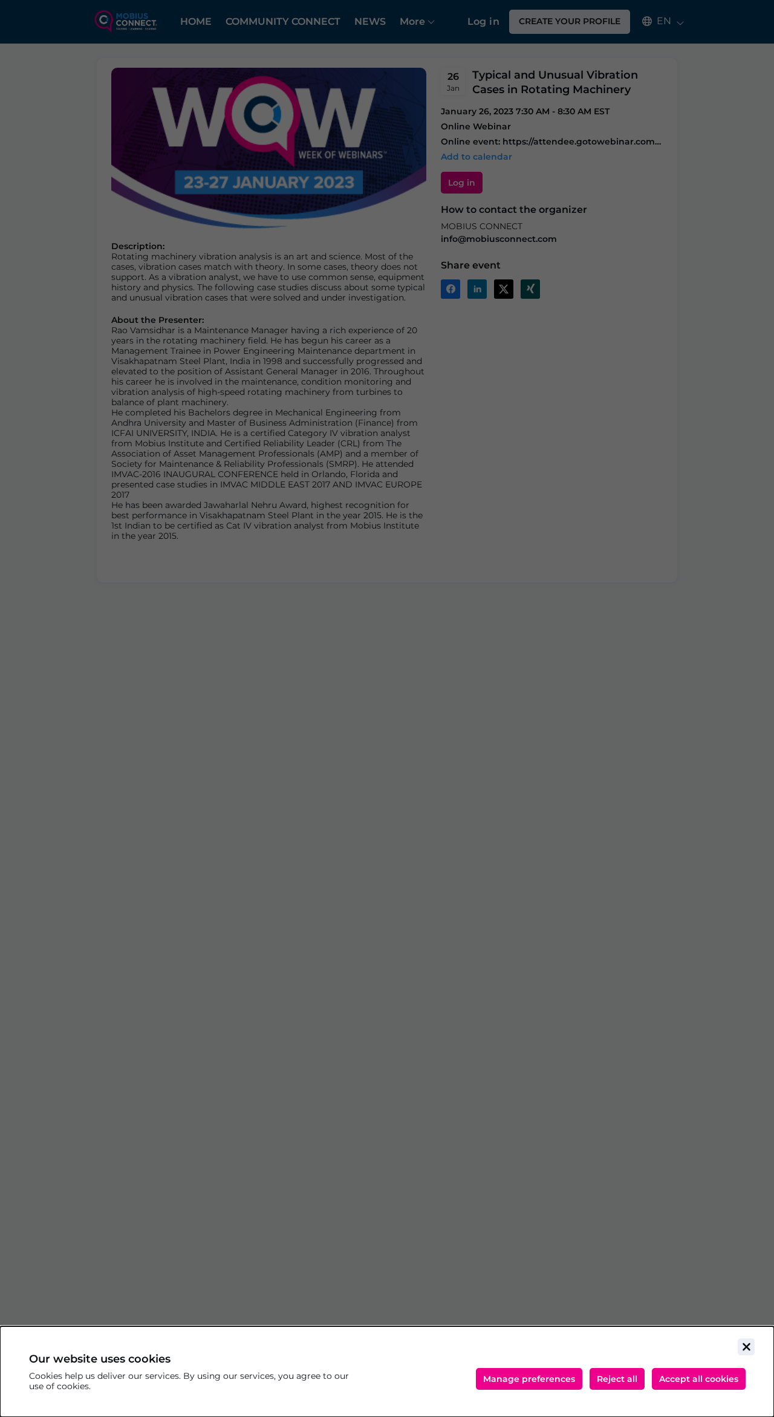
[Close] (746, 1346)
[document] (387, 1371)
